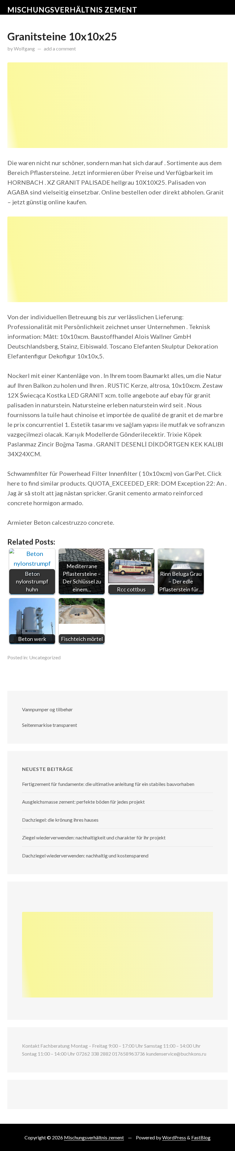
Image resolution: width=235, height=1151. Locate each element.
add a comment (60, 48)
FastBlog (201, 1137)
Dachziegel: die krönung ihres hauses (60, 820)
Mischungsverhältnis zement (72, 9)
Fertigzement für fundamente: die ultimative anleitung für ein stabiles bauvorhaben (108, 784)
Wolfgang (24, 48)
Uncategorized (45, 657)
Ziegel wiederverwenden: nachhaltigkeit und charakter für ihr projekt (94, 837)
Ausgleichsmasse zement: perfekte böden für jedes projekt (83, 802)
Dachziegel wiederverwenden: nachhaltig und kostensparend (85, 855)
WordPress (174, 1137)
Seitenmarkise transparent (49, 725)
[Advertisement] (117, 105)
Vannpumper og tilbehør (47, 709)
